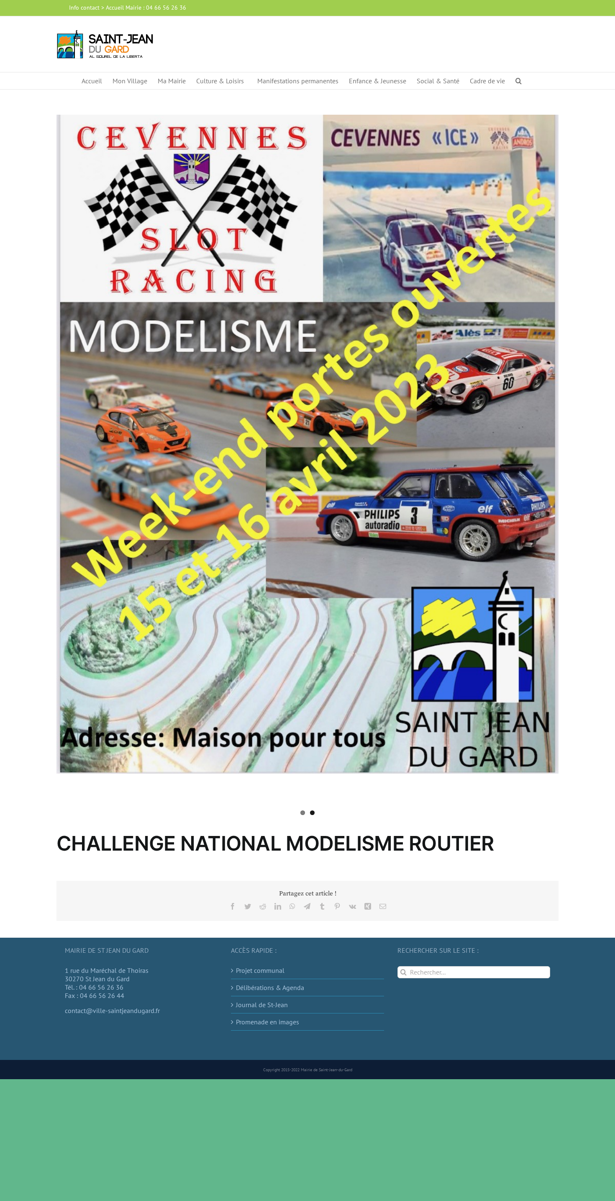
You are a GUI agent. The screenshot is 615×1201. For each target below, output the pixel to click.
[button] (518, 80)
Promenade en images (267, 1022)
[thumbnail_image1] (307, 444)
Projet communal (260, 970)
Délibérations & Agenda (270, 987)
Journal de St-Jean (262, 1004)
